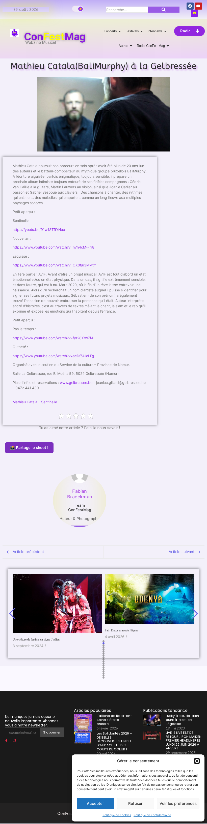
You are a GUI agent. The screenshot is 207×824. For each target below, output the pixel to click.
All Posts (79, 529)
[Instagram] (14, 740)
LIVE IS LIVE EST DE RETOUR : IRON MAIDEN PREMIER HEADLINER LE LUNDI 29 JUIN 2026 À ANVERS (183, 740)
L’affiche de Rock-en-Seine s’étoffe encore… (114, 720)
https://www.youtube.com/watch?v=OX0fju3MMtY (54, 265)
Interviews (154, 31)
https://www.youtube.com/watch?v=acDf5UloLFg (53, 356)
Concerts (110, 31)
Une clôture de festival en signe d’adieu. (36, 639)
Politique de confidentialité (152, 815)
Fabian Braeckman (79, 494)
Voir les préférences (178, 803)
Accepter (95, 803)
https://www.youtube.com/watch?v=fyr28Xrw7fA (53, 338)
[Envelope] (194, 13)
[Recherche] (163, 10)
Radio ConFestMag (151, 46)
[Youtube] (198, 6)
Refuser (135, 803)
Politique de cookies (116, 815)
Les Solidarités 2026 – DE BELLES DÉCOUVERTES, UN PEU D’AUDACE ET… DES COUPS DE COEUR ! (115, 741)
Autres (123, 46)
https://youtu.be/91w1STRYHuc (39, 229)
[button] (196, 761)
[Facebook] (190, 6)
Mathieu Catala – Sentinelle (35, 402)
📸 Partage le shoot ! (29, 447)
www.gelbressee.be (76, 382)
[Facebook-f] (6, 740)
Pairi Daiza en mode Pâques (121, 630)
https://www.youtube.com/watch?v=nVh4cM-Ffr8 (53, 247)
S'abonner (51, 732)
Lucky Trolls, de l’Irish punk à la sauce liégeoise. (182, 720)
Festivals (132, 31)
